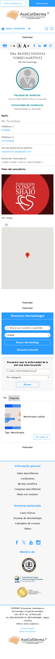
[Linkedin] (39, 45)
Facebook (17, 542)
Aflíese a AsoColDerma (11, 3)
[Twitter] (45, 45)
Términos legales (27, 628)
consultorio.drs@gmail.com (16, 151)
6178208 (6, 130)
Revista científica (27, 483)
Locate (6, 224)
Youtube (31, 542)
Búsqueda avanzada (27, 349)
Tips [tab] (5, 397)
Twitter (24, 542)
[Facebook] (34, 45)
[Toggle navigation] (51, 29)
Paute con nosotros (27, 494)
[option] (27, 419)
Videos (27, 528)
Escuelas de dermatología (28, 518)
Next (48, 419)
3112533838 (8, 140)
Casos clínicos (27, 512)
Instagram (38, 542)
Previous (7, 419)
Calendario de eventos (27, 523)
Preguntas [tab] (14, 398)
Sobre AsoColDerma (27, 473)
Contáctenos (27, 478)
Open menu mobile (27, 29)
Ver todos (40, 437)
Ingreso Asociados (42, 3)
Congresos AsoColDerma (27, 489)
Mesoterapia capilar (34, 416)
